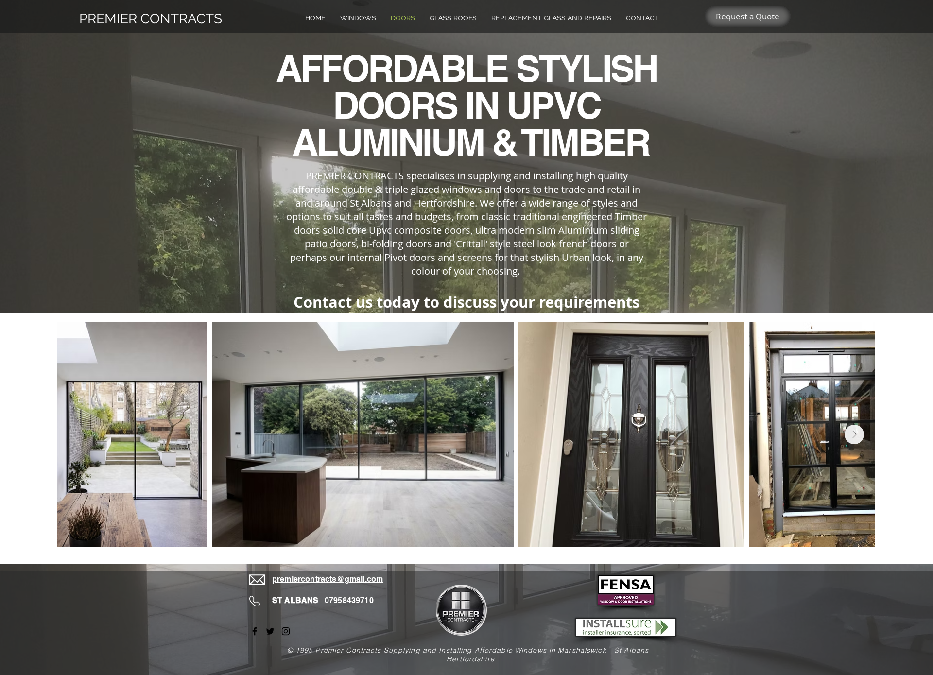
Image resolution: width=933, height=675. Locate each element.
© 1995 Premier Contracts (334, 650)
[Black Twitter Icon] (270, 631)
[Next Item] (854, 434)
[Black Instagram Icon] (285, 631)
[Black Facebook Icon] (254, 631)
